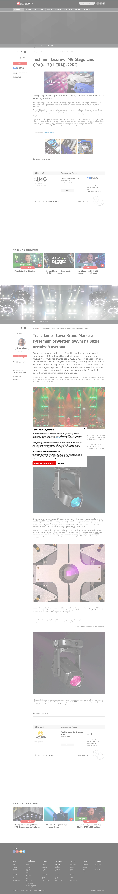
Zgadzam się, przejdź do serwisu (44, 463)
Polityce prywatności (61, 458)
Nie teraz (61, 463)
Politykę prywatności (61, 437)
